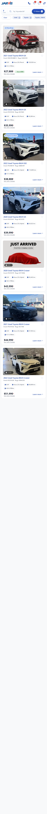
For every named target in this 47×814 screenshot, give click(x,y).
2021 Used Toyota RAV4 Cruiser (16, 324)
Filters (39, 11)
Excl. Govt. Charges (9, 74)
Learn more (37, 72)
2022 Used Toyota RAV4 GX (14, 110)
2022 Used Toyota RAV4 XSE (15, 163)
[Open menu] (44, 3)
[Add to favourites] (42, 56)
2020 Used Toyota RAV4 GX (14, 217)
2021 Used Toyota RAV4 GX (14, 56)
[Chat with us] (39, 3)
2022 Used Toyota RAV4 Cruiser (16, 378)
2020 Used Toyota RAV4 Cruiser (16, 270)
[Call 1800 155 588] (29, 3)
